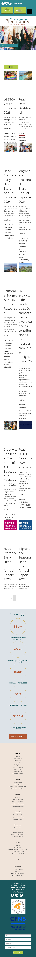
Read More (7, 128)
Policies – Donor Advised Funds (17, 786)
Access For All (18, 847)
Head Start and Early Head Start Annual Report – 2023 (10, 563)
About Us (17, 753)
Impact (18, 842)
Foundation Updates (17, 773)
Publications (17, 769)
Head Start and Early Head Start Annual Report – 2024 (10, 186)
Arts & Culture (9, 515)
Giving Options (18, 782)
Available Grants (17, 814)
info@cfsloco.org (18, 892)
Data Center (20, 10)
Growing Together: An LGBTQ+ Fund (17, 849)
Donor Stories (17, 784)
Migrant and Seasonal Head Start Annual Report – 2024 (25, 186)
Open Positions (18, 771)
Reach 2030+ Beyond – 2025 (25, 456)
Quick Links (17, 866)
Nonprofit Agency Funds (17, 817)
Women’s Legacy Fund (18, 851)
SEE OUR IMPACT (18, 737)
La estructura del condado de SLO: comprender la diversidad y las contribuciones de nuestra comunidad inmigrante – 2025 (25, 326)
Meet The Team (18, 758)
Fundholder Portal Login (17, 789)
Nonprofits (18, 812)
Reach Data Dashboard (25, 106)
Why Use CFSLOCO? (17, 801)
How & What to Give (17, 875)
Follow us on (17, 3)
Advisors (17, 794)
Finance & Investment (17, 767)
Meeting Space (18, 765)
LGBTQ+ (6, 139)
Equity (6, 133)
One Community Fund (18, 854)
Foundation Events (18, 762)
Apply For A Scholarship (17, 834)
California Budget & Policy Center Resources (10, 302)
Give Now (7, 10)
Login (17, 859)
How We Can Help (18, 799)
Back (11, 67)
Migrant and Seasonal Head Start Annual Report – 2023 (25, 563)
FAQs (17, 830)
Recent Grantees (17, 819)
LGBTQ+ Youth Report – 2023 (10, 106)
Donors (18, 779)
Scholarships (17, 825)
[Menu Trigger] (29, 11)
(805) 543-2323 (20, 887)
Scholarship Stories (17, 836)
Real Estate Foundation (17, 804)
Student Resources (18, 832)
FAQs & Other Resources (17, 806)
